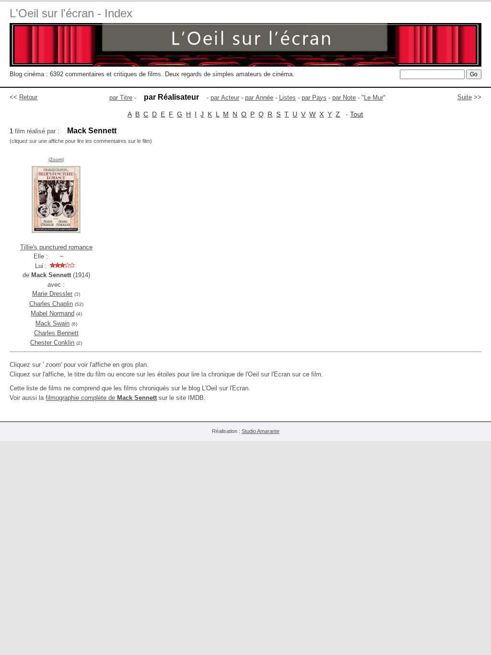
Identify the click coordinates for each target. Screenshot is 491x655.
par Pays (314, 97)
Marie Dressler (52, 293)
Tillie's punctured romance (56, 247)
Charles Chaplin (51, 303)
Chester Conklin (52, 342)
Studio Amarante (261, 431)
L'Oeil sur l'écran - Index (71, 13)
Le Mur (373, 97)
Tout (356, 114)
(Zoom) (56, 159)
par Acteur (224, 97)
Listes (287, 97)
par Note (344, 97)
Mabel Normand (52, 313)
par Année (259, 97)
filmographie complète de (101, 397)
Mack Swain (52, 323)
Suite (464, 97)
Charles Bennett (56, 333)
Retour (28, 97)
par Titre (120, 97)
